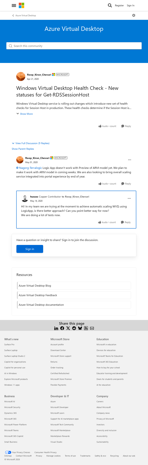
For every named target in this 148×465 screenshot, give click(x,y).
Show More (26, 113)
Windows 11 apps (12, 384)
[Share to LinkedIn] (56, 328)
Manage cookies (53, 455)
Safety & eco (100, 455)
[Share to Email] (92, 328)
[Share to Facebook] (62, 328)
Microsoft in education (106, 344)
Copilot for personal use (14, 367)
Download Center (58, 350)
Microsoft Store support (61, 356)
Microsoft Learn (57, 413)
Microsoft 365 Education (107, 361)
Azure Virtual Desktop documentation (41, 304)
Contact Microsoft (24, 455)
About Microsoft (104, 407)
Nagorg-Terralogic (30, 168)
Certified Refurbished (60, 373)
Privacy (39, 455)
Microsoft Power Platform (15, 424)
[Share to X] (68, 328)
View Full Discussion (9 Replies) (32, 143)
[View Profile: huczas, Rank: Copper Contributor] (24, 198)
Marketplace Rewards (60, 436)
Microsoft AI (9, 401)
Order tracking (57, 367)
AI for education (103, 384)
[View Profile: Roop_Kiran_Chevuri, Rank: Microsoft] (20, 76)
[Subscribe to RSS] (86, 328)
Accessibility (102, 436)
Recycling (114, 455)
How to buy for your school (108, 367)
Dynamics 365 (10, 413)
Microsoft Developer (59, 407)
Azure (53, 401)
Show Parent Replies (23, 148)
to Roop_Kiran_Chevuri (75, 196)
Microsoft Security (12, 407)
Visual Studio (56, 441)
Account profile (57, 344)
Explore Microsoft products (16, 379)
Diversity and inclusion (106, 430)
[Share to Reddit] (74, 328)
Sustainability (102, 441)
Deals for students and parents (110, 379)
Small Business (10, 441)
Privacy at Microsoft (105, 418)
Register (119, 5)
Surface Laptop (10, 350)
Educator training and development (112, 373)
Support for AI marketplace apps (65, 418)
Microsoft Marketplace (60, 430)
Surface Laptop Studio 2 (14, 356)
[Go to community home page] (21, 5)
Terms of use (70, 455)
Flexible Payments (58, 384)
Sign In (130, 5)
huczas (34, 196)
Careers (100, 401)
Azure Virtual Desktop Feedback (38, 295)
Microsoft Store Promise (61, 379)
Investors (101, 424)
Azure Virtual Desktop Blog (35, 285)
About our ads (129, 455)
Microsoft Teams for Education (110, 356)
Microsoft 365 (10, 418)
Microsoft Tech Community (62, 424)
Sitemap (8, 455)
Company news (103, 413)
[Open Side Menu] (14, 5)
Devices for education (106, 350)
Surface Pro (9, 344)
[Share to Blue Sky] (80, 328)
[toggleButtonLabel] (133, 15)
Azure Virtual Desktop (26, 15)
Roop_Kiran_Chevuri (39, 74)
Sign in (29, 249)
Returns (54, 361)
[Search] (110, 5)
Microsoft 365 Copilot (13, 436)
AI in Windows (10, 373)
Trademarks (85, 455)
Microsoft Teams (11, 430)
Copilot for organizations (15, 361)
